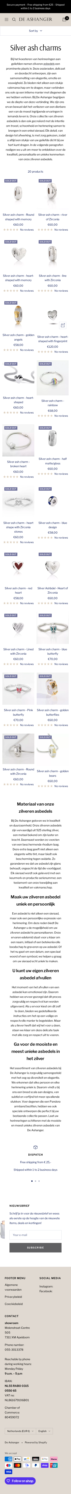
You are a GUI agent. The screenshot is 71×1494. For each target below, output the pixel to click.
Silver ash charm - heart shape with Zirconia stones (18, 527)
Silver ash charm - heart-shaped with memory (18, 278)
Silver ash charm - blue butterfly (52, 651)
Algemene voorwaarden (13, 1287)
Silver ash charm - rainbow (52, 403)
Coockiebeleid (14, 1304)
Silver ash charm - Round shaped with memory (18, 217)
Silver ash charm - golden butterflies (53, 712)
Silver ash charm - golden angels (18, 337)
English (42, 1431)
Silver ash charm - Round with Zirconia (18, 771)
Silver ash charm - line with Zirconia (52, 278)
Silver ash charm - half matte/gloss (53, 461)
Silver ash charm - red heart (18, 590)
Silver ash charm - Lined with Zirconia (18, 651)
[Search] (14, 19)
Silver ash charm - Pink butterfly (18, 712)
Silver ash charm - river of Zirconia (52, 217)
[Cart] (64, 19)
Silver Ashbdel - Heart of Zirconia (52, 590)
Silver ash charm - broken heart (18, 464)
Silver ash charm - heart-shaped (18, 400)
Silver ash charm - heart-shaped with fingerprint (52, 339)
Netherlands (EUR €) (18, 1431)
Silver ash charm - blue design (52, 525)
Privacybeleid (13, 1296)
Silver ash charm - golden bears (53, 773)
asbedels (49, 63)
